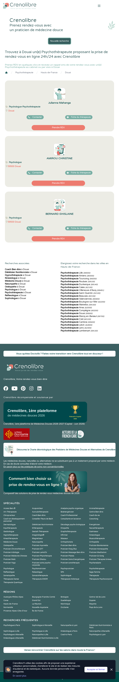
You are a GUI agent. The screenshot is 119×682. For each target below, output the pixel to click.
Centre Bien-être (96, 512)
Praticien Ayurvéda (40, 545)
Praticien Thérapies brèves (100, 559)
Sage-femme (94, 572)
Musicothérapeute (97, 538)
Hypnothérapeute (10, 535)
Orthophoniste (67, 542)
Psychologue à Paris (11, 625)
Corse (5, 600)
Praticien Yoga (9, 563)
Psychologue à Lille (40, 631)
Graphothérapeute (68, 531)
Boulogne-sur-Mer (83, 302)
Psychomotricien (39, 569)
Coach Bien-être (38, 515)
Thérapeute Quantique (12, 582)
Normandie (8, 607)
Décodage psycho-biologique (73, 525)
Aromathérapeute (96, 508)
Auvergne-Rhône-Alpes (13, 597)
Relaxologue (37, 572)
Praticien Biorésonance (98, 545)
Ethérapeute (37, 528)
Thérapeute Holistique (70, 579)
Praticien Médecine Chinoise (15, 556)
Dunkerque (79, 284)
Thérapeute (94, 575)
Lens (76, 328)
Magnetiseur (37, 538)
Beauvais (78, 296)
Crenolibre (9, 379)
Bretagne (64, 597)
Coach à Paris (66, 635)
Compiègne (79, 310)
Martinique (65, 604)
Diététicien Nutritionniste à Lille (45, 638)
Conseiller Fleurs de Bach (42, 519)
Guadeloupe (66, 600)
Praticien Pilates (67, 556)
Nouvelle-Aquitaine (40, 607)
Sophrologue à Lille (11, 631)
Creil (76, 319)
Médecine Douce (10, 542)
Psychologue (8, 569)
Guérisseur (93, 531)
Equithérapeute (10, 528)
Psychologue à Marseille (13, 635)
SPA (62, 572)
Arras (76, 307)
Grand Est (36, 600)
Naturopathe (37, 542)
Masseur (64, 538)
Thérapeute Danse (11, 579)
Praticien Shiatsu (39, 559)
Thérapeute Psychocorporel (100, 579)
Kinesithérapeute (10, 538)
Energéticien (94, 525)
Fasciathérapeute (96, 528)
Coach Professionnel (69, 515)
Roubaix (78, 281)
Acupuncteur (37, 508)
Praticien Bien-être (68, 545)
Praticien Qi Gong (96, 556)
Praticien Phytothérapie (42, 556)
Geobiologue (8, 531)
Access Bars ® (9, 508)
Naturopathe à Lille (40, 635)
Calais (76, 287)
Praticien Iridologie (11, 552)
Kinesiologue (94, 535)
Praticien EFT (37, 549)
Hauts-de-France (49, 72)
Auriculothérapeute (40, 512)
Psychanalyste (95, 563)
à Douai (17, 269)
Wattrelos (78, 304)
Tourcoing (79, 278)
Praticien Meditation (97, 552)
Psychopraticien (67, 569)
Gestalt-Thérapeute (40, 531)
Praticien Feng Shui (69, 549)
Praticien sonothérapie (70, 563)
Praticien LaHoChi (39, 552)
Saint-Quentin (80, 293)
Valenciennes (80, 299)
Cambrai (78, 322)
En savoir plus (19, 676)
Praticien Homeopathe (98, 549)
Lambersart (79, 330)
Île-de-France (37, 611)
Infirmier (64, 535)
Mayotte (92, 604)
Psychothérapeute (24, 72)
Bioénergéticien (67, 512)
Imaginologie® (38, 535)
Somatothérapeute (40, 575)
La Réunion (36, 604)
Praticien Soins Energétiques (73, 559)
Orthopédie (94, 542)
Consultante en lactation (71, 519)
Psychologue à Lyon (97, 635)
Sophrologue (66, 575)
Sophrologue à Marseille (42, 625)
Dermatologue (9, 525)
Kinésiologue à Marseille (13, 638)
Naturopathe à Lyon (69, 625)
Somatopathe (9, 575)
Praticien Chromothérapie (14, 549)
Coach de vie (94, 515)
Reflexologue (9, 572)
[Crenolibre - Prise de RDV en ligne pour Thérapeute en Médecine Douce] (39, 6)
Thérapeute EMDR (40, 579)
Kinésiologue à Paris (69, 631)
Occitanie (64, 607)
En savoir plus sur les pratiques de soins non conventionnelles (33, 467)
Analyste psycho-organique (72, 508)
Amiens (77, 276)
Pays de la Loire (95, 607)
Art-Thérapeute (10, 512)
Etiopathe (65, 528)
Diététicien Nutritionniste (42, 525)
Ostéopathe (8, 545)
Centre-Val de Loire (97, 597)
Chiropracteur (9, 515)
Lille (75, 273)
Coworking (93, 519)
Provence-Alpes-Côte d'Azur (15, 611)
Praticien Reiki (9, 559)
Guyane (92, 600)
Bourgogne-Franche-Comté (43, 597)
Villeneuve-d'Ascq (82, 290)
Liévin (76, 325)
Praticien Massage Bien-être (72, 552)
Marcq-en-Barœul (82, 316)
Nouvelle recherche (59, 41)
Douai (68, 72)
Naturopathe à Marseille (99, 631)
